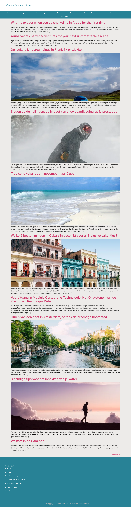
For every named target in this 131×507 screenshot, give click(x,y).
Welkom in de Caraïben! (28, 441)
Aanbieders (116, 13)
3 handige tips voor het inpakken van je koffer (44, 379)
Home (10, 13)
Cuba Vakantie (18, 5)
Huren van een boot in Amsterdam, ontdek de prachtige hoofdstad (59, 317)
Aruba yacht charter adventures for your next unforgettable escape (59, 36)
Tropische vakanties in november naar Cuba (42, 173)
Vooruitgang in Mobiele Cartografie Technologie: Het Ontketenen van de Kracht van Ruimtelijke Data (63, 299)
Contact (65, 16)
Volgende (115, 454)
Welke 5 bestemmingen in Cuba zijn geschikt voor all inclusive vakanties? (64, 235)
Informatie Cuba (66, 13)
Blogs (23, 13)
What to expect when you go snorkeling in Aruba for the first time (58, 22)
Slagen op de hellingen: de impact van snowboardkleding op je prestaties (64, 111)
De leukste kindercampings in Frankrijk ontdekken (47, 49)
